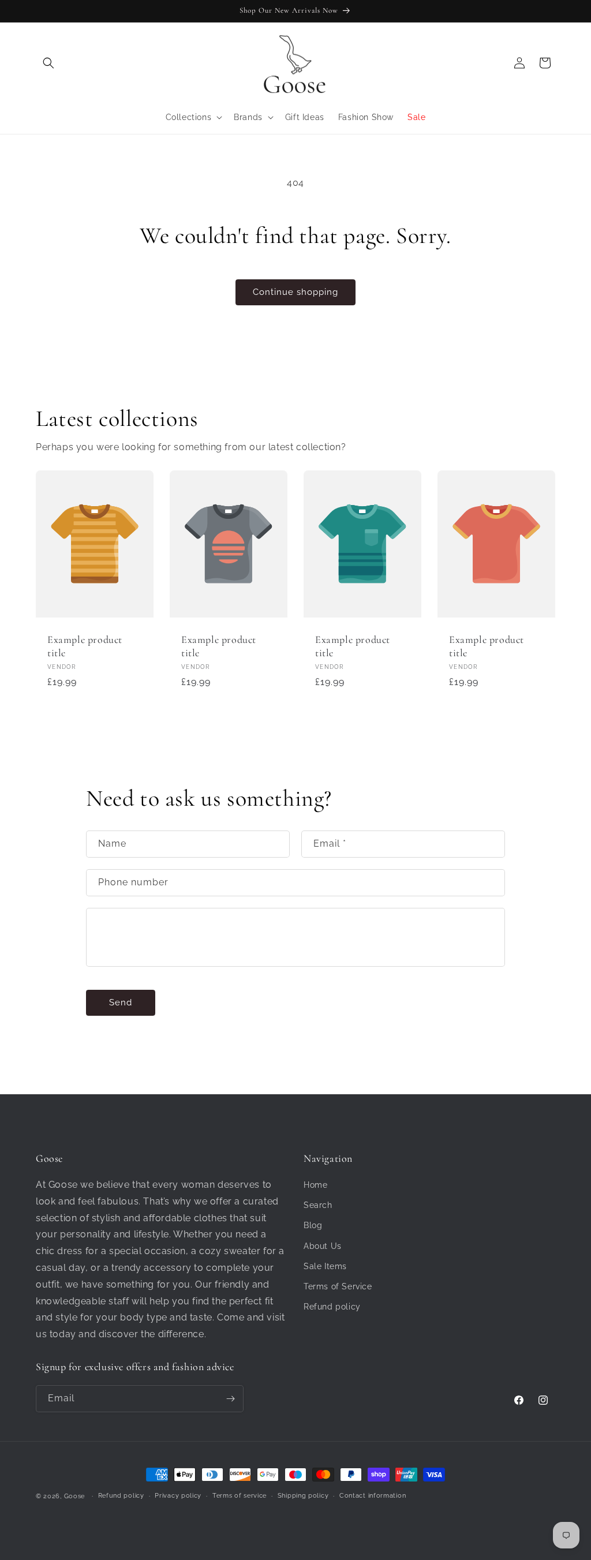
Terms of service (239, 1495)
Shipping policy (303, 1495)
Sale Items (325, 1266)
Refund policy (332, 1306)
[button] (48, 63)
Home (315, 1184)
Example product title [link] (84, 646)
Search (318, 1205)
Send (120, 1002)
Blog (313, 1225)
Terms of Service (338, 1286)
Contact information (372, 1495)
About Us (323, 1246)
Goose (74, 1496)
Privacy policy (178, 1495)
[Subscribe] (230, 1398)
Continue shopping (295, 292)
